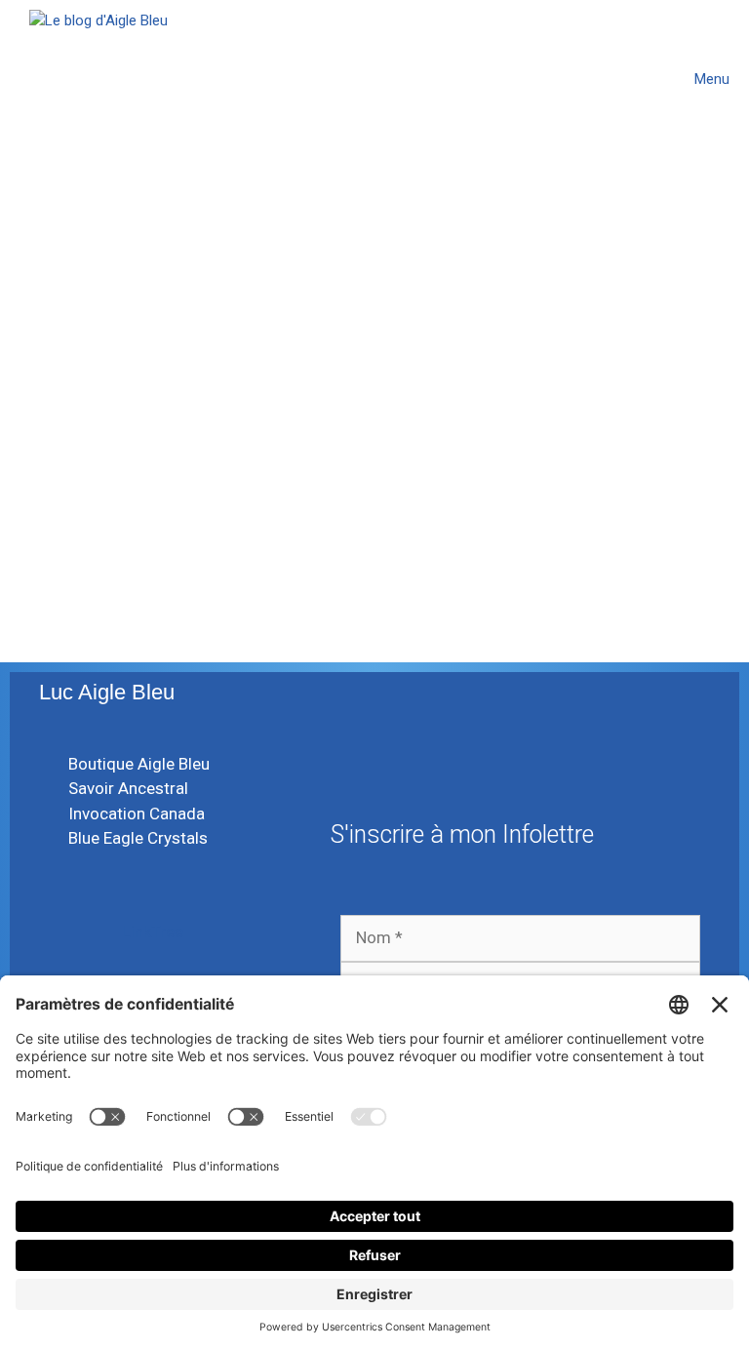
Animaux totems (112, 485)
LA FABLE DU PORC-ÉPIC (165, 256)
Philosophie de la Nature (495, 539)
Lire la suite (71, 424)
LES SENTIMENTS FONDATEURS (482, 270)
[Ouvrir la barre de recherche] (630, 79)
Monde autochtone (248, 485)
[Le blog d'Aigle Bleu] (98, 79)
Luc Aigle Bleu (107, 692)
